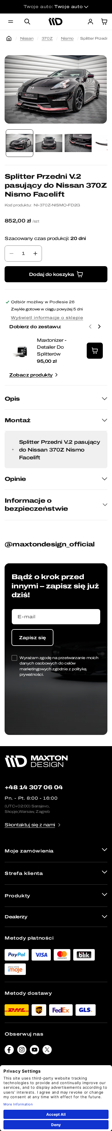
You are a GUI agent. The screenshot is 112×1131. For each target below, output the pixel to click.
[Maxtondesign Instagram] (21, 1051)
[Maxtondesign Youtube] (34, 1051)
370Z (47, 38)
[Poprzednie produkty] (90, 326)
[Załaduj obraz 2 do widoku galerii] (48, 143)
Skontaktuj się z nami (30, 824)
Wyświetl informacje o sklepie (47, 318)
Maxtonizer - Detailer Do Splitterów (51, 347)
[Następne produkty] (99, 326)
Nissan (27, 38)
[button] (10, 21)
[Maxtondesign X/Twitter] (47, 1051)
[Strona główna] (9, 38)
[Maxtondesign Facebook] (9, 1051)
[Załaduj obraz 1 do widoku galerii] (19, 143)
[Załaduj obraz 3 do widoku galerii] (78, 143)
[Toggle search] (27, 21)
